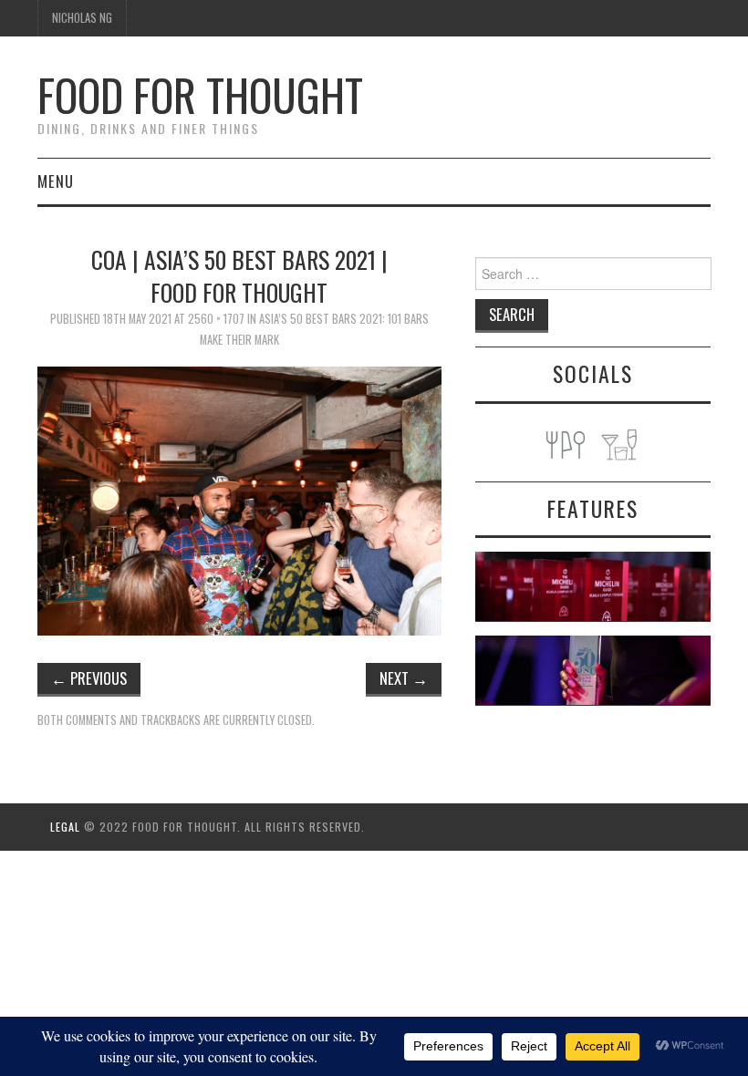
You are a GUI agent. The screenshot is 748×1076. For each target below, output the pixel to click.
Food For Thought (200, 94)
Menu (55, 181)
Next (403, 678)
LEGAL (65, 826)
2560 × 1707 (216, 318)
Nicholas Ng (82, 17)
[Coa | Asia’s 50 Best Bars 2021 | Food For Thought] (239, 498)
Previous (89, 678)
